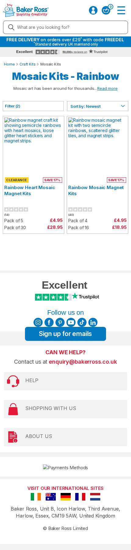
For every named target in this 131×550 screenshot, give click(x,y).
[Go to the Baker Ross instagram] (38, 322)
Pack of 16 (78, 227)
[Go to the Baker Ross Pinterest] (60, 322)
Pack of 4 (77, 220)
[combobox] (65, 27)
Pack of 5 (13, 220)
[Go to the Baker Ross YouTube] (71, 322)
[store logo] (26, 10)
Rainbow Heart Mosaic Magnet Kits (29, 190)
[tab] (33, 106)
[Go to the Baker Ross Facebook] (49, 322)
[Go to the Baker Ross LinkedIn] (92, 322)
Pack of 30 (15, 227)
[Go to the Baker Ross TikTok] (82, 322)
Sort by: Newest (85, 106)
